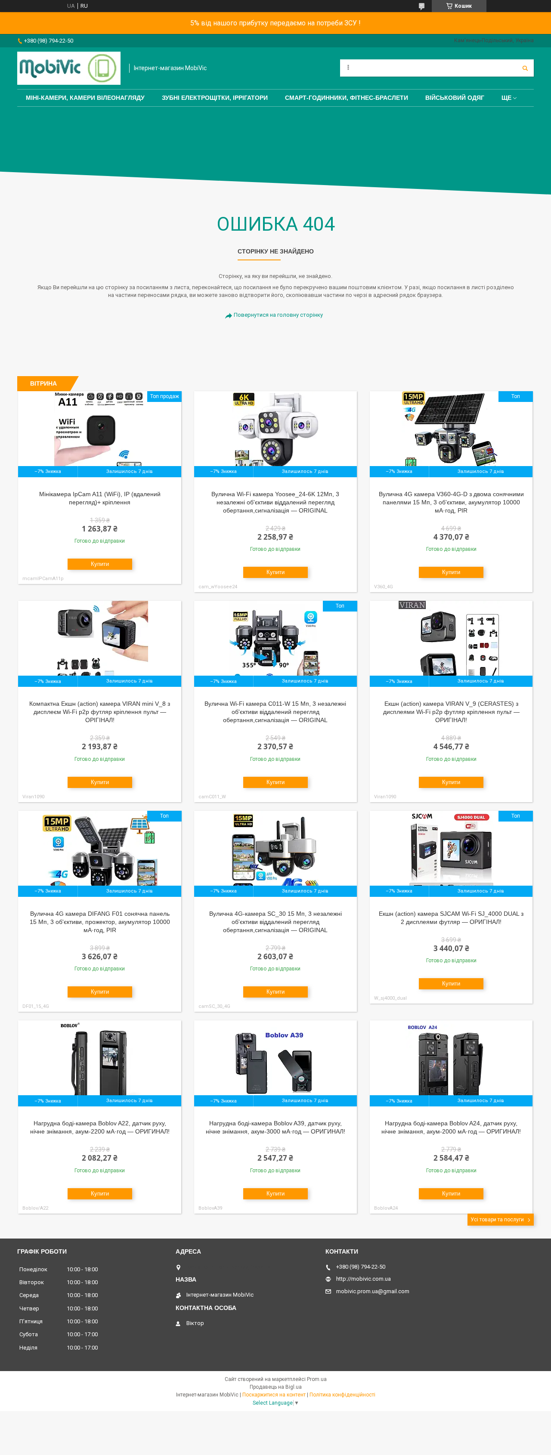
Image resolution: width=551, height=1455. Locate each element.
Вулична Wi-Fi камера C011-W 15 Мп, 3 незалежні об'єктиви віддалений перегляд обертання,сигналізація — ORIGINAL (275, 711)
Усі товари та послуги (497, 1220)
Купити (100, 564)
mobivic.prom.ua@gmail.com (372, 1291)
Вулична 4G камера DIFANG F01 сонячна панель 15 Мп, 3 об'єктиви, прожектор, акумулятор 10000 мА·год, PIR (100, 921)
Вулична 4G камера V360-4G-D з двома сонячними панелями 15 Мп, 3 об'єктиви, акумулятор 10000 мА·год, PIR (451, 502)
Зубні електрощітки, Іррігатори (215, 97)
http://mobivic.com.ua (363, 1279)
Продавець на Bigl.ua (276, 1387)
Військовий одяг (454, 97)
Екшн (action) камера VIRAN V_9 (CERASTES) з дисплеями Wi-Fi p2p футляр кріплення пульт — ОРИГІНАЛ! (451, 711)
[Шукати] (525, 68)
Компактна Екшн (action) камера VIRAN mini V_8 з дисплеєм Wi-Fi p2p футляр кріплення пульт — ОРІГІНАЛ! (99, 711)
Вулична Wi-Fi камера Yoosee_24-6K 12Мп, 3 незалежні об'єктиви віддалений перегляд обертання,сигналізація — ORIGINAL (275, 502)
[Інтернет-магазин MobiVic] (69, 68)
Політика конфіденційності (342, 1395)
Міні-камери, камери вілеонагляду (85, 97)
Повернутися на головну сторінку (278, 315)
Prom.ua (317, 1379)
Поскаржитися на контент (274, 1395)
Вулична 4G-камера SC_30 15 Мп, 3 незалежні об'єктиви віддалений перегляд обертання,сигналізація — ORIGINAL (275, 921)
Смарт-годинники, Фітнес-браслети (346, 97)
